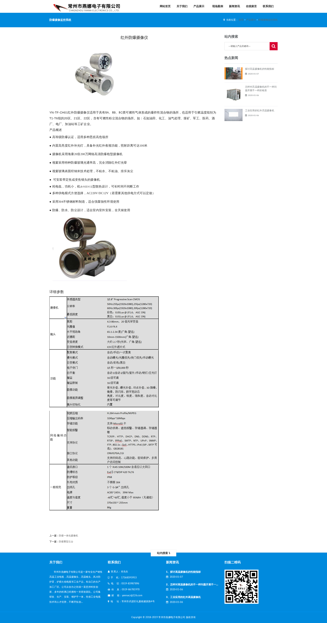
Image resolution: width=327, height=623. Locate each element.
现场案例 (217, 6)
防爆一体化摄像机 (68, 536)
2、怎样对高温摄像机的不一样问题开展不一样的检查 (196, 584)
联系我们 (268, 6)
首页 (241, 20)
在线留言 (251, 6)
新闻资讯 (234, 6)
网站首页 (165, 6)
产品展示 (198, 6)
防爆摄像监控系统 (268, 20)
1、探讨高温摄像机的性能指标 (183, 572)
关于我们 (182, 6)
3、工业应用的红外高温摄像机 (183, 597)
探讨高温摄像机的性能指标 (259, 69)
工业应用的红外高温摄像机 (259, 110)
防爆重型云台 (66, 542)
